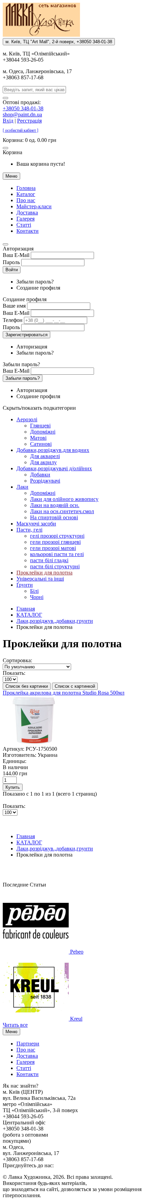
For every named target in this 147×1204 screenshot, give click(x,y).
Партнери (27, 1043)
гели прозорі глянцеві (55, 542)
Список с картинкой (75, 686)
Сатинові (41, 444)
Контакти (27, 231)
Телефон (13, 320)
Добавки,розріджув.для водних (52, 450)
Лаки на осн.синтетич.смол (62, 511)
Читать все (15, 1025)
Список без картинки (26, 686)
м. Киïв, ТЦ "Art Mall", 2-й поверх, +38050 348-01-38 (58, 41)
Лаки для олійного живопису (64, 499)
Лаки (22, 487)
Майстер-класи (34, 206)
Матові (38, 438)
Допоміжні (42, 432)
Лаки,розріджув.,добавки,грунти (54, 621)
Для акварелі (45, 456)
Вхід (8, 121)
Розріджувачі (45, 481)
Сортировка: (17, 660)
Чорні (36, 597)
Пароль (11, 262)
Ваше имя (14, 306)
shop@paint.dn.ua (22, 114)
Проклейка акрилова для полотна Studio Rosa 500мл (63, 693)
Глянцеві (40, 425)
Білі (34, 591)
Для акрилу (43, 462)
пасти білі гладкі (49, 560)
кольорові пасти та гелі (57, 554)
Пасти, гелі (29, 530)
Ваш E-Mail (16, 255)
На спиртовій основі (54, 517)
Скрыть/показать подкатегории (39, 408)
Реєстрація (29, 121)
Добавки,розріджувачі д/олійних (54, 468)
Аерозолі (26, 419)
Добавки (40, 474)
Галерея (25, 219)
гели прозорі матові (53, 548)
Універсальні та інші (40, 579)
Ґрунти (24, 585)
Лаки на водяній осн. (54, 505)
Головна (26, 188)
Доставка (27, 212)
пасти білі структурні (55, 566)
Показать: (14, 673)
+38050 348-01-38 (23, 108)
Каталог (25, 194)
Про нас (25, 200)
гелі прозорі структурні (57, 536)
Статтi (23, 225)
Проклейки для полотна (44, 572)
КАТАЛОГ (29, 615)
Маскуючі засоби (36, 523)
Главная (25, 609)
